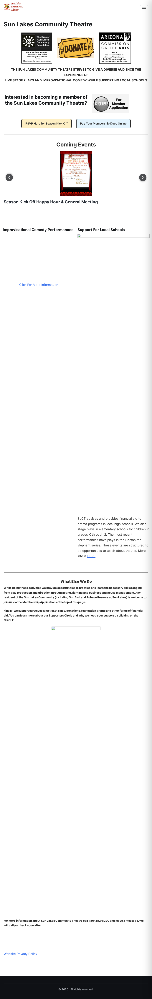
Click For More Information (38, 518)
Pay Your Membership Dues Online (103, 123)
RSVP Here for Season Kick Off (46, 123)
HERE (91, 556)
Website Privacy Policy (20, 954)
